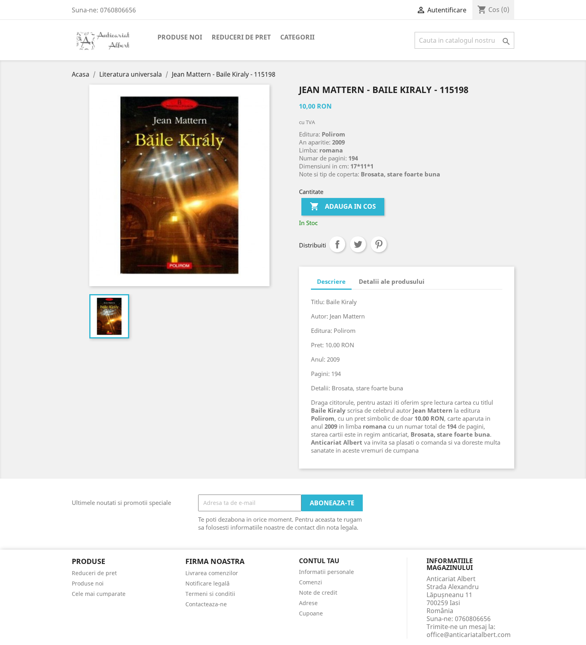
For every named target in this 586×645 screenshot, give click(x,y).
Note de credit (318, 592)
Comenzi (310, 582)
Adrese (308, 603)
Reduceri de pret (241, 37)
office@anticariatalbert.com (469, 635)
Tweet (358, 244)
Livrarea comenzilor (211, 573)
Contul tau (319, 561)
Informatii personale (326, 572)
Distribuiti (337, 244)
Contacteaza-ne (206, 604)
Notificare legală (207, 583)
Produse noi (179, 37)
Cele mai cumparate (99, 594)
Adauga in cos (343, 206)
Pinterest (379, 244)
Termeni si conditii (210, 594)
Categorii (297, 37)
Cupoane (311, 613)
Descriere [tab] (331, 281)
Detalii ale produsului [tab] (392, 281)
